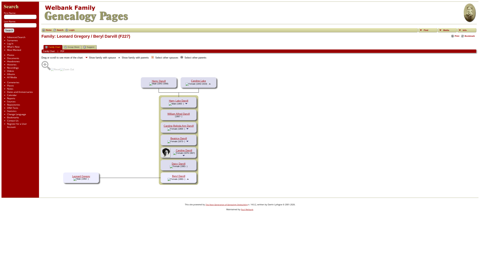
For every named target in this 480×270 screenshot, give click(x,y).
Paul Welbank (247, 209)
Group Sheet (73, 47)
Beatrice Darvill (178, 138)
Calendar (12, 95)
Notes (10, 88)
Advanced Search (16, 37)
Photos (10, 55)
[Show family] (187, 103)
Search (11, 6)
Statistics (11, 111)
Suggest (90, 47)
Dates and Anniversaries (20, 92)
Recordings (13, 67)
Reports (11, 98)
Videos (10, 71)
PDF (62, 51)
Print (457, 36)
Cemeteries (13, 82)
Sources (11, 101)
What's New (13, 46)
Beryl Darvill (178, 176)
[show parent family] (210, 83)
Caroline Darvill (184, 150)
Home (49, 30)
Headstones (13, 61)
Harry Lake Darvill (178, 100)
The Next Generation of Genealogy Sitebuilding (227, 204)
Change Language (16, 114)
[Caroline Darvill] (166, 156)
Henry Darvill (159, 81)
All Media (12, 77)
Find (426, 30)
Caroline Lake (198, 81)
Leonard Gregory (81, 176)
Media (446, 30)
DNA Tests (12, 108)
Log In (10, 43)
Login (72, 30)
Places (10, 85)
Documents (13, 58)
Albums (11, 74)
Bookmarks (13, 117)
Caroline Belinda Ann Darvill (179, 125)
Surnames (12, 40)
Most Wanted (14, 50)
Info (465, 30)
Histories (11, 64)
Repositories (13, 104)
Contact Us (13, 120)
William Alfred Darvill (178, 113)
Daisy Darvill (178, 163)
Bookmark (470, 36)
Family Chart (54, 47)
